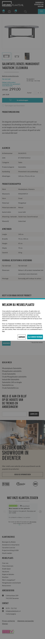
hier (3, 331)
